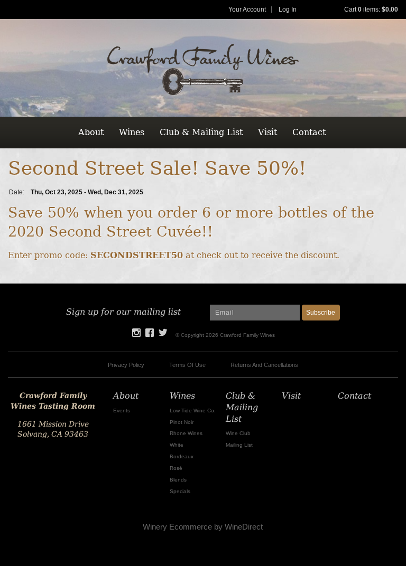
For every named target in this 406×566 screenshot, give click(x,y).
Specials (180, 491)
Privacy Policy (126, 365)
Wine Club (238, 433)
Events (121, 410)
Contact (309, 132)
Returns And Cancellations (264, 365)
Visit (267, 132)
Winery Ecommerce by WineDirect (203, 526)
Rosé (176, 468)
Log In (288, 9)
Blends (178, 480)
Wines (131, 132)
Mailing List (239, 445)
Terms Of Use (187, 365)
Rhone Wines (186, 433)
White (176, 445)
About (91, 132)
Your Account (247, 9)
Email (192, 301)
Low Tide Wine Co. (193, 410)
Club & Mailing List (201, 132)
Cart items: (371, 9)
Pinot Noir (181, 422)
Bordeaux (181, 456)
